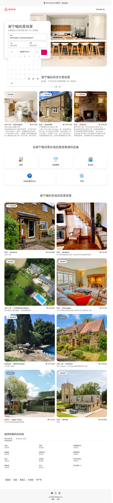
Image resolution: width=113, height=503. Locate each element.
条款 (58, 499)
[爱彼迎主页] (10, 9)
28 (29, 79)
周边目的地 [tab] (8, 439)
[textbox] (18, 45)
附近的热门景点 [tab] (21, 439)
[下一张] (59, 87)
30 (38, 79)
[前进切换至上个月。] (12, 51)
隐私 (53, 499)
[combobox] (27, 37)
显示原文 (65, 3)
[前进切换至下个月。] (37, 51)
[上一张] (52, 87)
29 (33, 79)
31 (11, 83)
